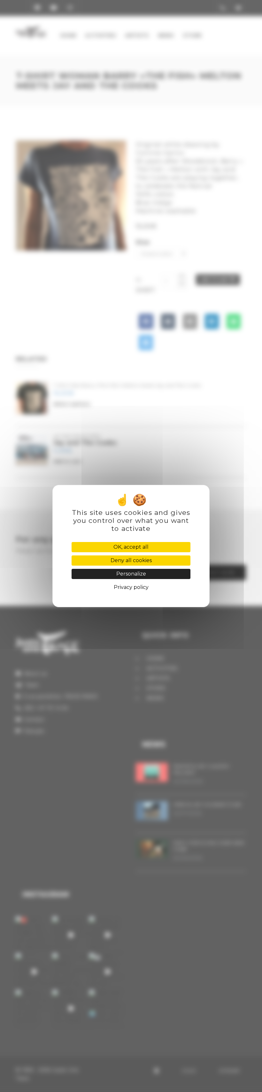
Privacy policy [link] (131, 587)
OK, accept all (131, 547)
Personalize (131, 574)
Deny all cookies (131, 560)
